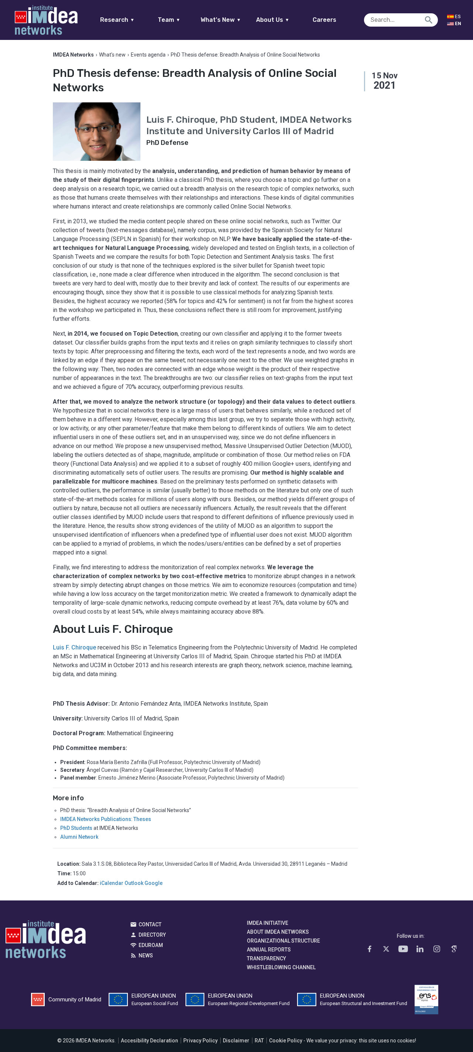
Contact (150, 924)
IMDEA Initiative (267, 923)
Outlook (134, 883)
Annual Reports (269, 950)
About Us (272, 19)
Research (117, 19)
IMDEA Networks (46, 941)
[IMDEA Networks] (46, 20)
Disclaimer (236, 1040)
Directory (152, 935)
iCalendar (111, 883)
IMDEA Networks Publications (95, 819)
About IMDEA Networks (278, 932)
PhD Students (76, 828)
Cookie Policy (285, 1040)
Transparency (266, 958)
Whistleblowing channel (281, 967)
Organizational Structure (283, 941)
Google (153, 883)
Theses (142, 819)
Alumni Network (79, 837)
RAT (259, 1040)
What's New (221, 19)
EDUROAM (151, 945)
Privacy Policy (200, 1040)
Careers (324, 19)
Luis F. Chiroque (74, 647)
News (146, 955)
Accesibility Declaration (149, 1040)
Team (169, 19)
